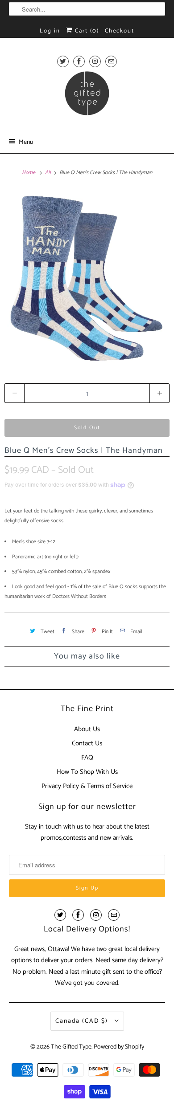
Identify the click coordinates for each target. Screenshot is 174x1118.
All (48, 172)
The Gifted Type (71, 1047)
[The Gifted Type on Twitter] (63, 61)
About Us (87, 729)
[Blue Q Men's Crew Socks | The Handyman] (87, 277)
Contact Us (87, 743)
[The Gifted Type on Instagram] (95, 61)
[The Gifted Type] (87, 96)
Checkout (119, 31)
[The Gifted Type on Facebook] (79, 61)
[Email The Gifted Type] (111, 61)
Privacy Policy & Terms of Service (87, 786)
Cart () (86, 31)
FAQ (87, 757)
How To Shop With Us (87, 771)
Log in (50, 31)
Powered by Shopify (119, 1047)
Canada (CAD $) (82, 1021)
